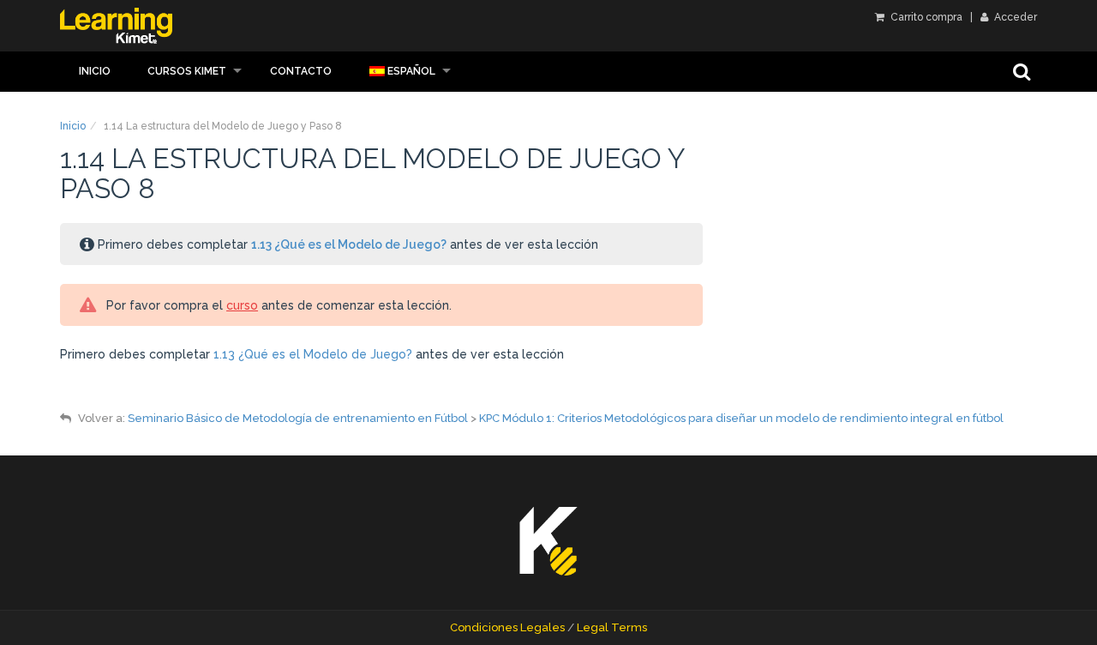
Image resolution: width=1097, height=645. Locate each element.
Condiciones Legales (507, 627)
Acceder (1014, 17)
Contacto (301, 71)
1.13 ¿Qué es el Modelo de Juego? (349, 244)
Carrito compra (925, 17)
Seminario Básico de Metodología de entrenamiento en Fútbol (298, 418)
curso (242, 305)
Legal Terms (612, 627)
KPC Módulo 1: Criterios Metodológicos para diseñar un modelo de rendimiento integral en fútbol (741, 418)
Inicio (95, 71)
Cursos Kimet (186, 71)
